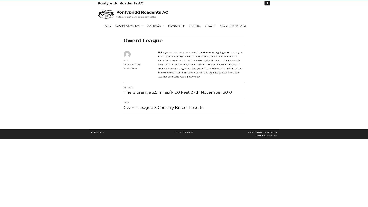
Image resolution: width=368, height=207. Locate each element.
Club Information (127, 25)
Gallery (210, 25)
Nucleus (251, 132)
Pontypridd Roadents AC (142, 12)
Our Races (154, 25)
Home (107, 25)
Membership (176, 25)
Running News (130, 68)
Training (195, 25)
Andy (126, 60)
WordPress (272, 135)
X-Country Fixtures (233, 25)
